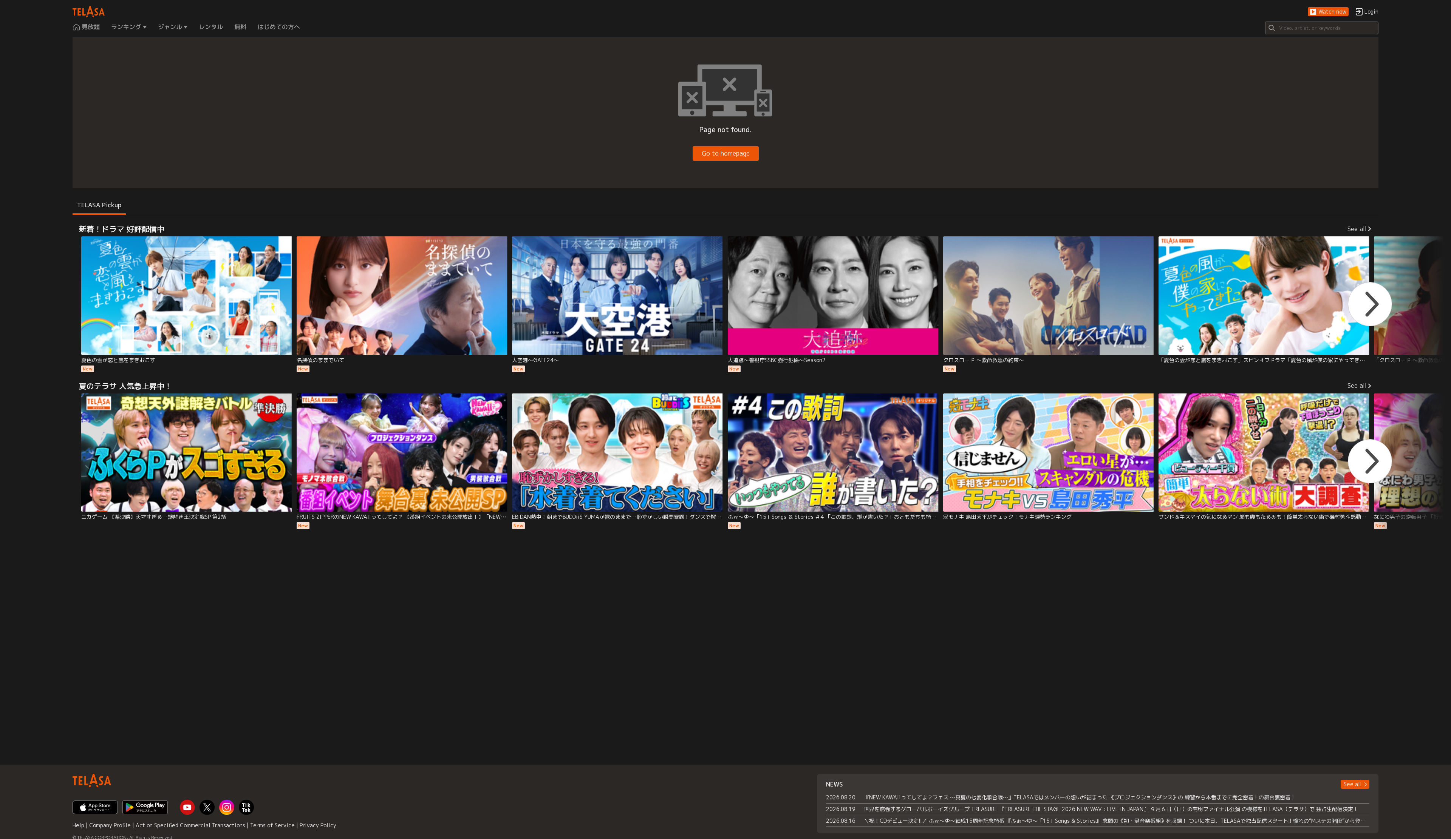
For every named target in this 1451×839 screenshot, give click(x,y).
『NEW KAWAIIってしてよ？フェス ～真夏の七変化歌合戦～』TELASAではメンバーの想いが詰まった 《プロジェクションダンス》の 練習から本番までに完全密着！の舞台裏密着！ (1080, 797)
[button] (1328, 12)
